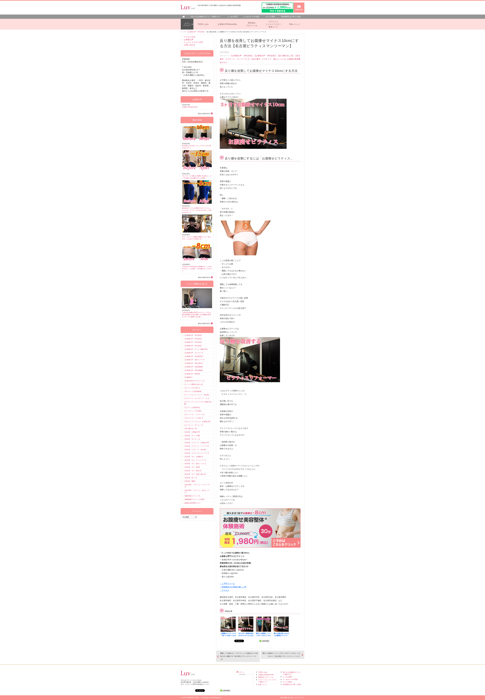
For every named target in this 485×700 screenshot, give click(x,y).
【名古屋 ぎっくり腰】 (192, 435)
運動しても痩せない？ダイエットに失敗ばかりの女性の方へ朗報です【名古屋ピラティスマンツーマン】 (239, 656)
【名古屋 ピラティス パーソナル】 (197, 446)
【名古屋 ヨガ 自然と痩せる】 (195, 474)
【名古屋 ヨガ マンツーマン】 (195, 460)
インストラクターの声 (193, 42)
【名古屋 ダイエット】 (192, 439)
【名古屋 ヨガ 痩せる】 (193, 471)
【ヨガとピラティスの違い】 (194, 418)
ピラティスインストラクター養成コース (273, 24)
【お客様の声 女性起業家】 (194, 370)
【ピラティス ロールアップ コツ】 (197, 398)
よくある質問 (232, 17)
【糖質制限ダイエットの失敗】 (194, 499)
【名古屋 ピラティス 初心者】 (195, 449)
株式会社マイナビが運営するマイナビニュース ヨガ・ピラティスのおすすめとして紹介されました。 (196, 210)
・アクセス (224, 590)
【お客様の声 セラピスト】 (194, 353)
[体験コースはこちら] (260, 547)
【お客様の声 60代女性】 (193, 346)
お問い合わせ (189, 45)
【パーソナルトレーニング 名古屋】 (197, 395)
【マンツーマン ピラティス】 (194, 414)
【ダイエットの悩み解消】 (193, 391)
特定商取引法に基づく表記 (291, 17)
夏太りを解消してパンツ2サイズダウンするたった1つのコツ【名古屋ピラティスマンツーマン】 (281, 654)
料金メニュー (295, 24)
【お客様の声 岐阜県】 (192, 374)
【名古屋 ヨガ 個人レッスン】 (195, 463)
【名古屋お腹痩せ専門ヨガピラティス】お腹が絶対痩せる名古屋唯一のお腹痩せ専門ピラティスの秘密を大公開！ (196, 315)
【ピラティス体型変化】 (192, 407)
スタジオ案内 (270, 17)
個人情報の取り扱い (287, 697)
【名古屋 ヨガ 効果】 (192, 467)
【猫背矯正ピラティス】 (192, 496)
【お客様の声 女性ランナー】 (194, 360)
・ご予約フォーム (227, 583)
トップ (183, 32)
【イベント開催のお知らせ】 (194, 384)
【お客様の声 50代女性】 (193, 342)
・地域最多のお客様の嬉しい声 (233, 587)
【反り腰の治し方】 (285, 56)
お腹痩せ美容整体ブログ (192, 503)
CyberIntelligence (215, 697)
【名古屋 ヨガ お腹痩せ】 (194, 457)
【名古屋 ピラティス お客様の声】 (197, 443)
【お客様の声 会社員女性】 (194, 356)
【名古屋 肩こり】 (191, 478)
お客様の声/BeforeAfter (227, 24)
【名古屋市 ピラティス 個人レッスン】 (269, 59)
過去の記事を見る (204, 113)
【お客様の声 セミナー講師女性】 (196, 349)
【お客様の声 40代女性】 (265, 56)
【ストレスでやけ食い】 (192, 388)
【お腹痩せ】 (188, 377)
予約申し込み (203, 24)
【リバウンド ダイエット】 (194, 425)
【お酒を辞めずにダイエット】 (194, 381)
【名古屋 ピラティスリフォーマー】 (197, 453)
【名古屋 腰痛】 (190, 481)
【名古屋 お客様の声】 (192, 432)
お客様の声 (188, 39)
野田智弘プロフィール (251, 24)
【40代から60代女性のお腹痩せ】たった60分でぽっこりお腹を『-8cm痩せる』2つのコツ (197, 269)
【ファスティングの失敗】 (193, 411)
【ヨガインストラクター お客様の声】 (197, 421)
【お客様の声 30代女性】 (196, 32)
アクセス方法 (189, 37)
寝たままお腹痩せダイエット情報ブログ (206, 17)
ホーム (241, 672)
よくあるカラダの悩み (251, 17)
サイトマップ (299, 697)
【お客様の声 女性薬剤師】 (194, 367)
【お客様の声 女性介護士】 (194, 363)
